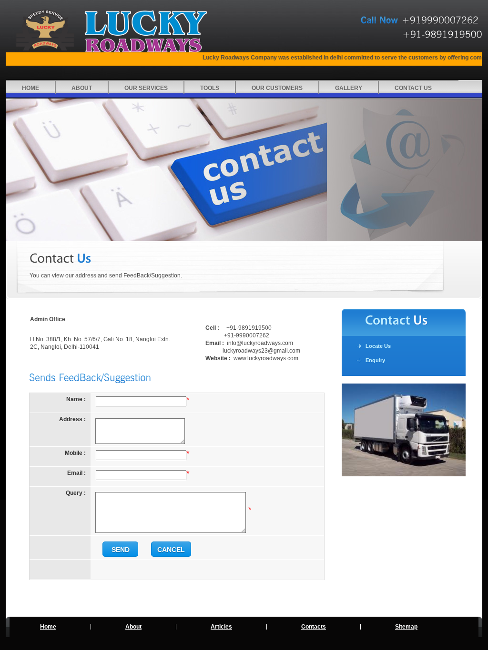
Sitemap (406, 626)
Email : (76, 473)
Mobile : (75, 453)
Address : (72, 419)
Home (30, 88)
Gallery (348, 88)
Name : (76, 399)
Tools (209, 88)
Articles (221, 626)
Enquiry (375, 360)
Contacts (313, 626)
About (81, 88)
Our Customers (277, 88)
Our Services (146, 88)
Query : (76, 493)
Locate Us (378, 346)
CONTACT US (413, 88)
